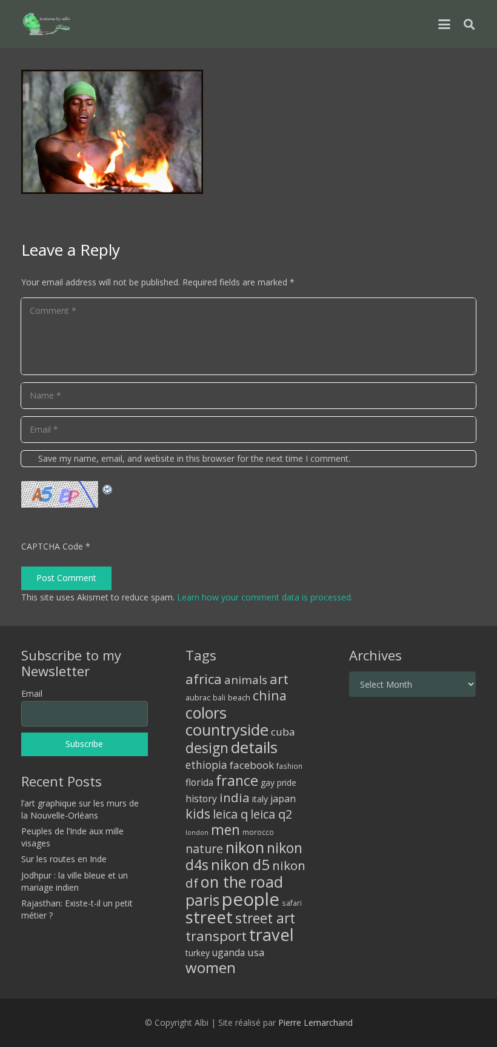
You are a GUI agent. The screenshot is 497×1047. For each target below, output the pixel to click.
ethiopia (206, 764)
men (225, 829)
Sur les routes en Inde (64, 859)
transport (216, 935)
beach (239, 698)
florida (199, 782)
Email (31, 693)
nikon (244, 847)
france (237, 780)
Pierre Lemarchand (315, 1022)
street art (265, 918)
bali (219, 697)
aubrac (197, 698)
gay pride (278, 782)
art (279, 679)
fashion (289, 766)
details (254, 747)
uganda (228, 952)
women (210, 967)
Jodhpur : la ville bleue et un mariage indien (74, 881)
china (270, 695)
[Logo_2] (46, 24)
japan (283, 798)
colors (206, 712)
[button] (444, 24)
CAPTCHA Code (52, 546)
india (234, 797)
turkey (197, 953)
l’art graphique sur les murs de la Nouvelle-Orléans (80, 809)
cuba (283, 732)
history (201, 798)
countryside (227, 729)
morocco (258, 832)
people (250, 899)
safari (292, 903)
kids (197, 813)
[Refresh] (108, 488)
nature (204, 848)
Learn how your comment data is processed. (265, 597)
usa (256, 952)
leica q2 (271, 814)
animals (245, 680)
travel (271, 934)
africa (203, 679)
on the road (242, 881)
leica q (230, 813)
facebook (252, 765)
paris (202, 900)
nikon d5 (240, 864)
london (196, 832)
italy (260, 799)
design (206, 747)
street (209, 917)
